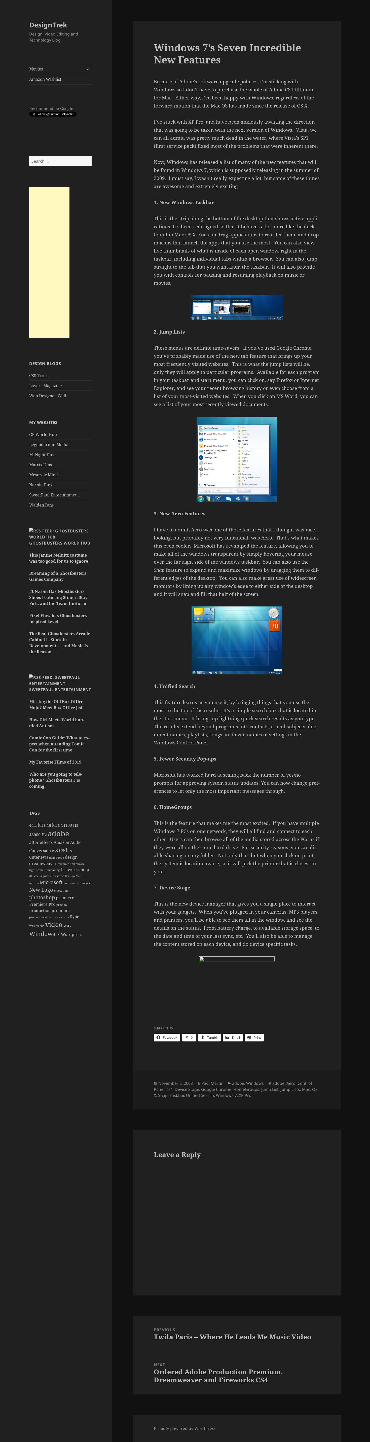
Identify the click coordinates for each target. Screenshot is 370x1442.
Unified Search (200, 1095)
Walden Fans (41, 505)
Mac (306, 1089)
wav (67, 925)
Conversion (40, 850)
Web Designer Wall (47, 396)
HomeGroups (246, 1089)
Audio (76, 842)
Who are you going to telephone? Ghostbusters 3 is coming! (55, 780)
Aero (290, 1083)
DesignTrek (48, 24)
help (85, 869)
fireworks (70, 869)
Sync (74, 916)
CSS (70, 851)
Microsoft (51, 882)
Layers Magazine (45, 385)
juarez (47, 876)
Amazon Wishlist (45, 79)
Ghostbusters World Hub (59, 543)
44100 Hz (69, 825)
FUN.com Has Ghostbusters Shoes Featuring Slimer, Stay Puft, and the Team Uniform (58, 597)
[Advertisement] (49, 262)
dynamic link (66, 864)
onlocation (61, 890)
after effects (41, 842)
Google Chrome (216, 1089)
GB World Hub (43, 434)
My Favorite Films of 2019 (55, 762)
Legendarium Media (48, 444)
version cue (36, 926)
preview (61, 905)
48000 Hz (38, 835)
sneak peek (61, 917)
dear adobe (56, 857)
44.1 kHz (37, 825)
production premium (49, 910)
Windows (255, 1083)
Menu (79, 876)
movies (85, 883)
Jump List (270, 1089)
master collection (64, 876)
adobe (58, 833)
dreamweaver (43, 863)
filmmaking (52, 870)
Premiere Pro (42, 904)
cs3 (55, 850)
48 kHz (53, 825)
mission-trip (71, 883)
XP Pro (245, 1095)
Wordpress (71, 934)
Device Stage (187, 1089)
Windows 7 (44, 934)
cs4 (63, 850)
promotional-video (41, 917)
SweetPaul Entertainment (54, 495)
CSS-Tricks (39, 375)
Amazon (61, 842)
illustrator (35, 876)
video (53, 924)
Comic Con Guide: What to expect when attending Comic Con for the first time (59, 744)
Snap (163, 1095)
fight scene (36, 870)
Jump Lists (290, 1089)
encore (80, 864)
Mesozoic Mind (43, 475)
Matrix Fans (40, 464)
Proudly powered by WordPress (184, 1428)
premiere (65, 897)
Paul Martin (212, 1083)
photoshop (42, 897)
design (71, 857)
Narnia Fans (40, 485)
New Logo (41, 889)
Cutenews (38, 857)
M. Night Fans (42, 454)
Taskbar (177, 1095)
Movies (36, 69)
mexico (34, 883)
